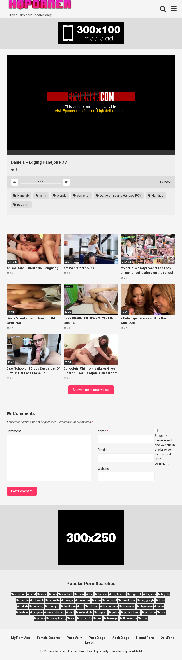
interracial (129, 606)
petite (115, 612)
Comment (14, 431)
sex (73, 618)
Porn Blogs (97, 638)
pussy (41, 618)
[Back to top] (167, 646)
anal (33, 594)
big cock (136, 594)
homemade (110, 606)
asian (44, 594)
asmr (43, 195)
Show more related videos (91, 390)
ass (54, 594)
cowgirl (69, 600)
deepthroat (129, 600)
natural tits (86, 612)
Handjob (23, 195)
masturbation (56, 612)
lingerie (38, 612)
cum (98, 600)
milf (71, 612)
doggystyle (147, 600)
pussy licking (58, 618)
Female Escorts (48, 638)
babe (81, 594)
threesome (130, 618)
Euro (162, 600)
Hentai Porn (145, 638)
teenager (112, 618)
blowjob (39, 600)
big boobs (119, 594)
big (91, 594)
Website (103, 468)
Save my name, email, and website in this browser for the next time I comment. (165, 449)
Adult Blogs (120, 638)
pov (163, 612)
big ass (103, 594)
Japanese (146, 606)
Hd (82, 606)
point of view (132, 612)
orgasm (102, 612)
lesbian (24, 612)
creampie (84, 600)
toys (145, 618)
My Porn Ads (20, 638)
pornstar (150, 612)
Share (166, 182)
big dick (151, 594)
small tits (86, 618)
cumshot (82, 195)
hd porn (94, 606)
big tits (165, 594)
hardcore (70, 606)
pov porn (22, 204)
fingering (38, 606)
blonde (61, 195)
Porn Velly (74, 638)
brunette (54, 600)
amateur (20, 594)
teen (99, 618)
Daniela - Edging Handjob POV (120, 195)
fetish (24, 606)
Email (103, 450)
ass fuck (67, 594)
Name (103, 431)
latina (161, 606)
